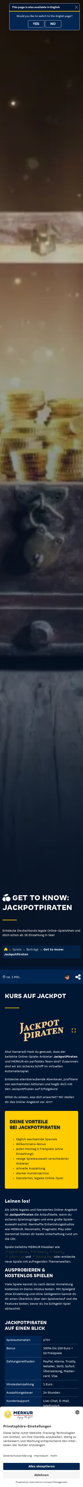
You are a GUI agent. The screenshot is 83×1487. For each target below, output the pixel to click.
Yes (36, 24)
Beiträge (32, 949)
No (53, 24)
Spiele (17, 949)
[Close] (76, 7)
